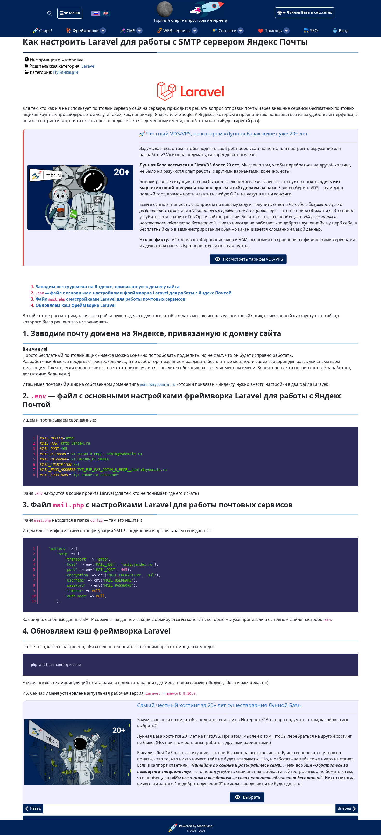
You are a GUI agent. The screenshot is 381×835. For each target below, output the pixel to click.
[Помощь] (286, 30)
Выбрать (251, 797)
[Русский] (95, 13)
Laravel (88, 66)
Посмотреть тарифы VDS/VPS (252, 259)
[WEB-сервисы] (195, 30)
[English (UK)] (105, 13)
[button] (69, 13)
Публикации (65, 72)
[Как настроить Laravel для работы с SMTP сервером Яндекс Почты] (190, 91)
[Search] (50, 13)
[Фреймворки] (103, 30)
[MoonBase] (173, 827)
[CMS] (139, 30)
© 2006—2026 (196, 828)
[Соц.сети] (240, 30)
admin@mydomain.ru (157, 384)
